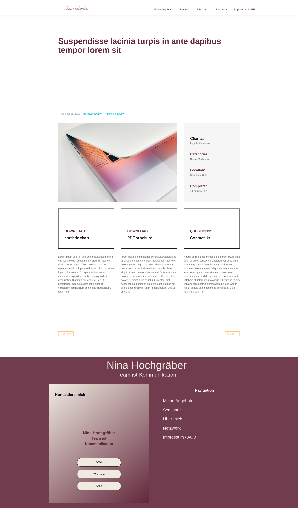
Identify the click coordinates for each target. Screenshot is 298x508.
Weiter (231, 333)
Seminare (184, 9)
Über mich (203, 9)
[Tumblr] (78, 314)
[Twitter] (67, 314)
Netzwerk (221, 9)
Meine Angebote (163, 9)
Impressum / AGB (244, 9)
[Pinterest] (72, 314)
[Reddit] (90, 314)
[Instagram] (102, 451)
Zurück (67, 333)
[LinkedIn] (84, 314)
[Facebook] (61, 314)
